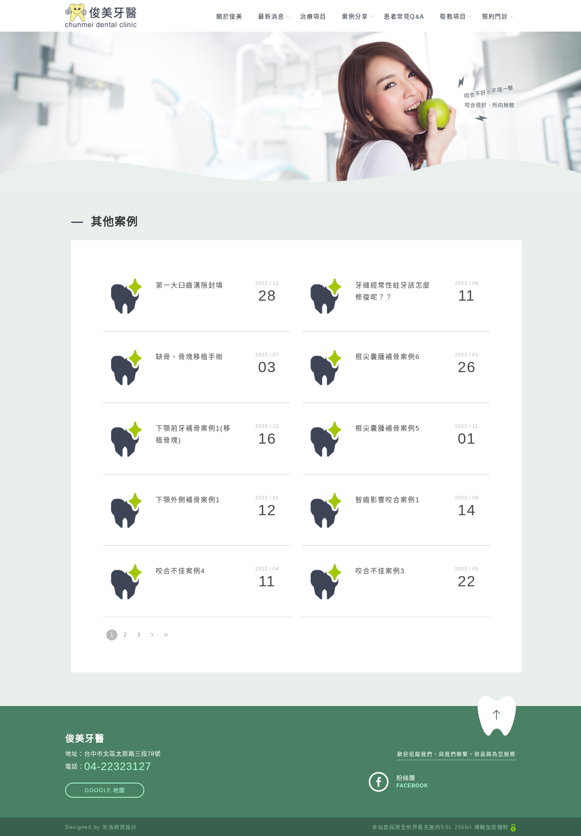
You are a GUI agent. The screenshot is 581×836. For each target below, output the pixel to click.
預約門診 (495, 16)
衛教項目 (453, 16)
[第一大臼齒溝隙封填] (126, 295)
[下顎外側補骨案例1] (126, 509)
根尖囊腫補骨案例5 (387, 428)
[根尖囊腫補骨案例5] (325, 438)
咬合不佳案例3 (380, 571)
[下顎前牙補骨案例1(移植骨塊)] (126, 438)
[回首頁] (100, 15)
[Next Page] (152, 634)
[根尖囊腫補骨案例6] (325, 366)
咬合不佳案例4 (180, 571)
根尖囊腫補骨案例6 (387, 357)
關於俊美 (229, 16)
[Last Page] (165, 634)
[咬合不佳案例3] (325, 581)
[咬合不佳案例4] (126, 581)
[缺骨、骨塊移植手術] (126, 366)
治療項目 (313, 16)
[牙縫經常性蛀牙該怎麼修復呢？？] (325, 295)
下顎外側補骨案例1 (188, 500)
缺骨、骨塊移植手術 (189, 357)
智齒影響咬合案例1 (387, 500)
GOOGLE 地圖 (105, 790)
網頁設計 (125, 827)
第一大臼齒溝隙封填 (189, 285)
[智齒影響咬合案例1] (325, 509)
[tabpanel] (290, 111)
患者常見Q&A (404, 16)
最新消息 (271, 16)
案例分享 (355, 16)
